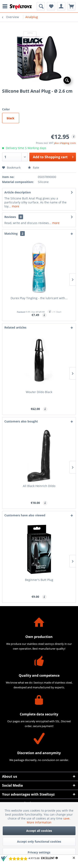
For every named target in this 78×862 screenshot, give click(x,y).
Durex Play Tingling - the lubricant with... (39, 298)
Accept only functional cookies (39, 841)
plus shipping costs (65, 143)
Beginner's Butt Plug (39, 580)
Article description (17, 192)
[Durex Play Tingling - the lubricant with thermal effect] (39, 268)
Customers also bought (21, 421)
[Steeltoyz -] (20, 6)
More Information (39, 822)
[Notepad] (51, 6)
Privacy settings (39, 852)
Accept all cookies (39, 831)
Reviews (10, 217)
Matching (13, 233)
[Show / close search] (41, 6)
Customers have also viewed (24, 515)
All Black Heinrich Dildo (39, 486)
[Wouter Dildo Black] (39, 362)
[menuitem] (6, 6)
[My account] (61, 6)
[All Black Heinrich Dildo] (39, 456)
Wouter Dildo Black (39, 392)
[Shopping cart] (71, 6)
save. (66, 818)
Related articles (15, 327)
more (15, 206)
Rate (35, 167)
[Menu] (6, 6)
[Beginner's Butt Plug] (39, 550)
